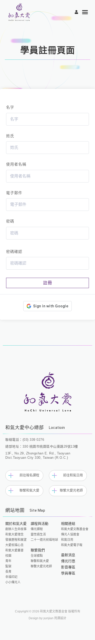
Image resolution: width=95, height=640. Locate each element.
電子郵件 (14, 193)
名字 (10, 107)
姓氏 (10, 136)
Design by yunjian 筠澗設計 (47, 618)
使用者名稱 (16, 164)
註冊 (47, 283)
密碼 (10, 221)
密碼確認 (14, 251)
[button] (85, 12)
